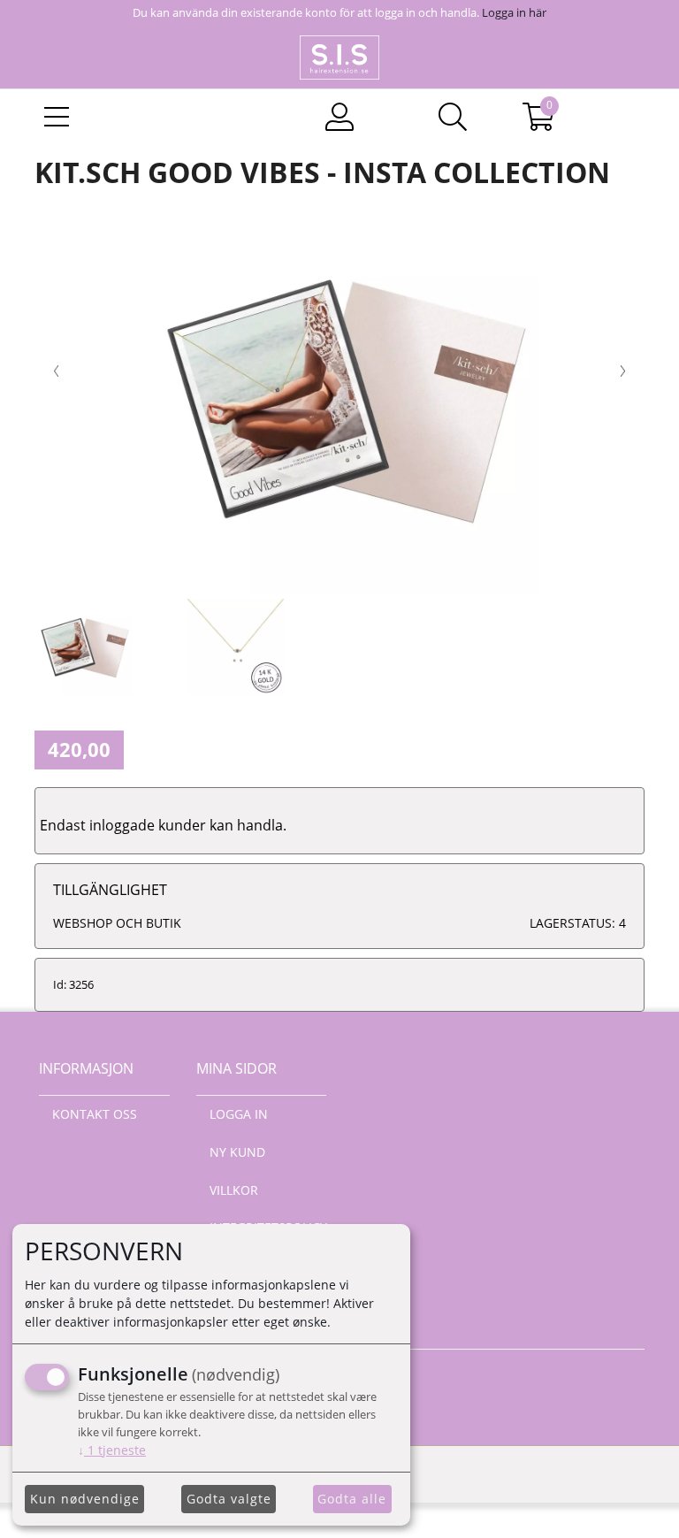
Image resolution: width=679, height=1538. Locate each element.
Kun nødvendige (85, 1498)
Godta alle (351, 1498)
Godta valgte (229, 1498)
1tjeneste (112, 1450)
